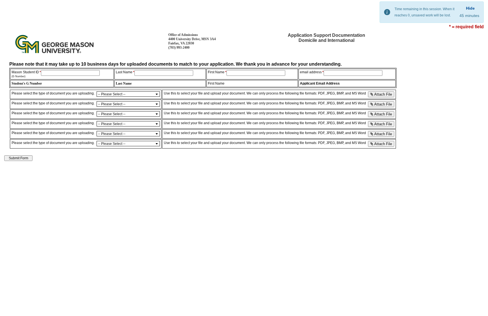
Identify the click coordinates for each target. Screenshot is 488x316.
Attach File (382, 94)
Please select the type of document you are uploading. (53, 93)
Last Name (124, 72)
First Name (216, 72)
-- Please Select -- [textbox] (111, 94)
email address (311, 72)
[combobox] (128, 94)
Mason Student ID (25, 74)
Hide (470, 8)
